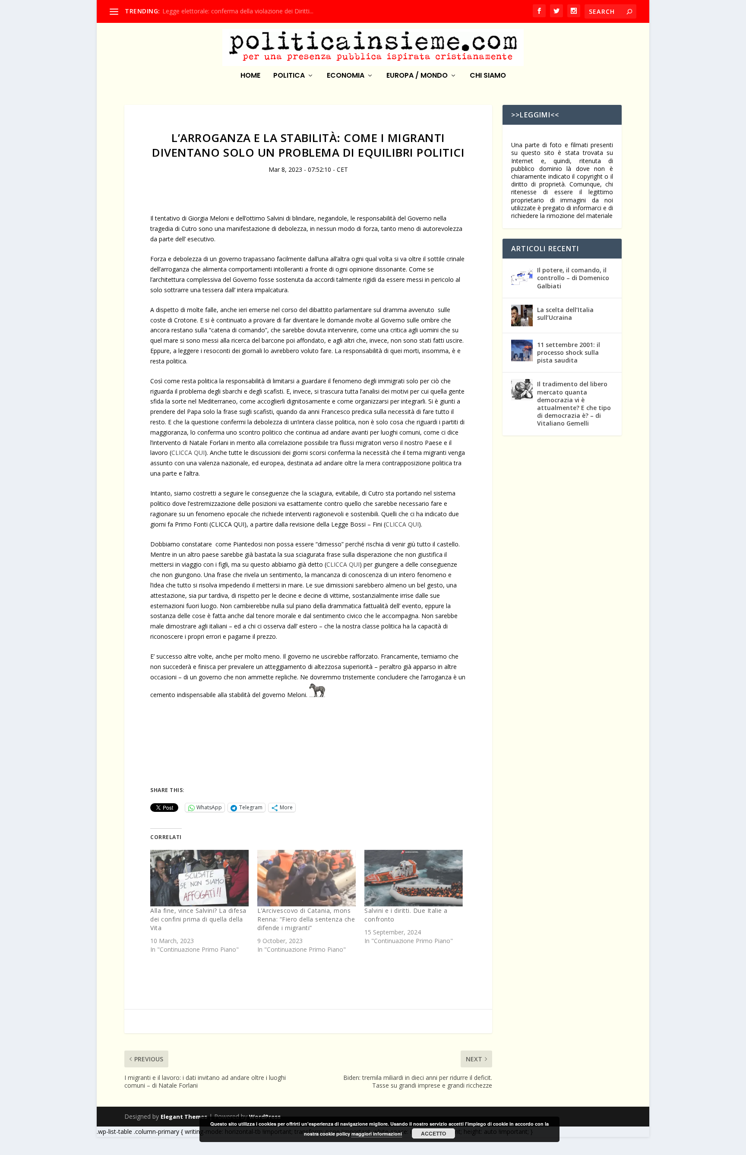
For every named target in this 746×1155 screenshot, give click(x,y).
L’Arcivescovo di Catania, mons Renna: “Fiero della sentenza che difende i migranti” (306, 919)
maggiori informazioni (376, 1133)
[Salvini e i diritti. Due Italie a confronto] (413, 878)
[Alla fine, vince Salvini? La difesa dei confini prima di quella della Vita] (199, 878)
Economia (345, 76)
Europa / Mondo (417, 76)
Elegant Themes (184, 1116)
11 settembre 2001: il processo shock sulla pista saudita (568, 352)
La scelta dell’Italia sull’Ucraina (565, 314)
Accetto (433, 1133)
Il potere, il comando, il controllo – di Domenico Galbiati (573, 278)
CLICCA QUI (188, 452)
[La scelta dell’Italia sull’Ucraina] (522, 315)
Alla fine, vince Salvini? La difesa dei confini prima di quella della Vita (198, 919)
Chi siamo (488, 76)
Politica (289, 76)
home (250, 76)
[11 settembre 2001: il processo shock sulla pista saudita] (522, 350)
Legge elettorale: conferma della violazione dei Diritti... (237, 11)
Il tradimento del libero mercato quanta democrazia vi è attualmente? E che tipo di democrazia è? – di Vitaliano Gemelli (574, 403)
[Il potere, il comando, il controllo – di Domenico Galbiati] (522, 276)
